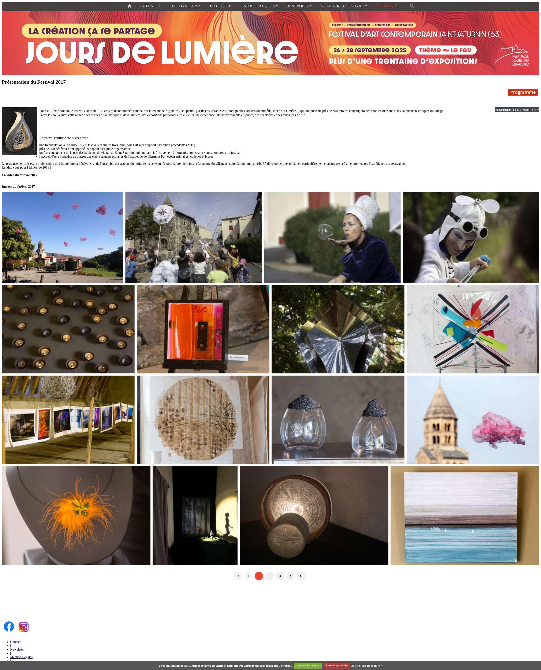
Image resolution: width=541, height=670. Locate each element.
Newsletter (17, 649)
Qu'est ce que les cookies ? (366, 665)
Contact (15, 642)
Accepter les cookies (308, 665)
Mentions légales (21, 657)
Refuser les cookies (337, 665)
